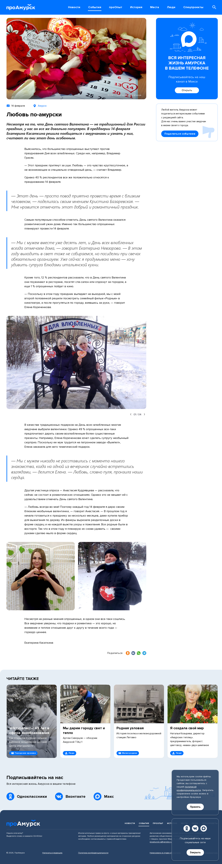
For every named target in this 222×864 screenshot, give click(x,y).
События (144, 823)
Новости (130, 823)
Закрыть (195, 852)
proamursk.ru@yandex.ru (161, 842)
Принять (195, 807)
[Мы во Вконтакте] (195, 828)
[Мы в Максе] (203, 828)
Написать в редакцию (52, 853)
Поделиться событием (179, 133)
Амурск (42, 105)
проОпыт (158, 823)
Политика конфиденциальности (93, 853)
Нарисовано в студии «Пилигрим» (165, 853)
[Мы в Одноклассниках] (186, 828)
